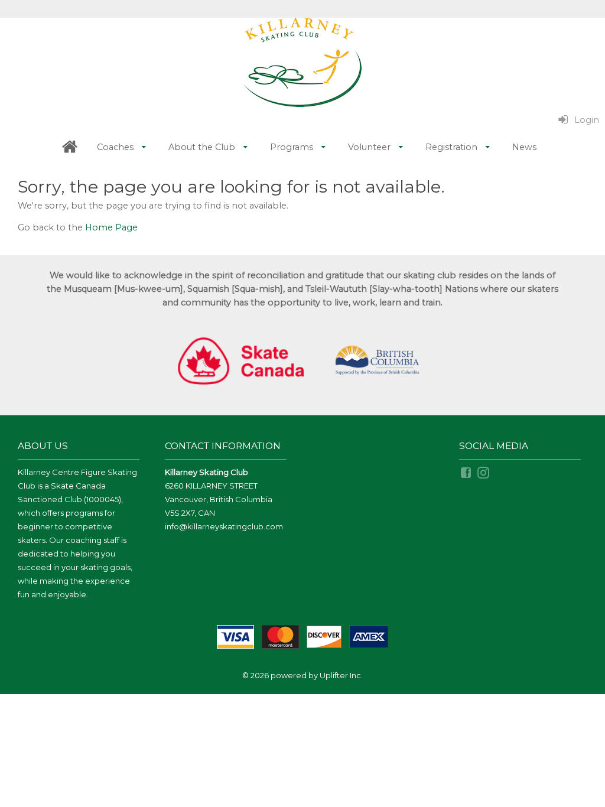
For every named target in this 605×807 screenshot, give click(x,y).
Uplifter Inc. (341, 675)
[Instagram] (484, 472)
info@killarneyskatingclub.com (224, 526)
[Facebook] (466, 472)
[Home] (70, 147)
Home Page (111, 227)
